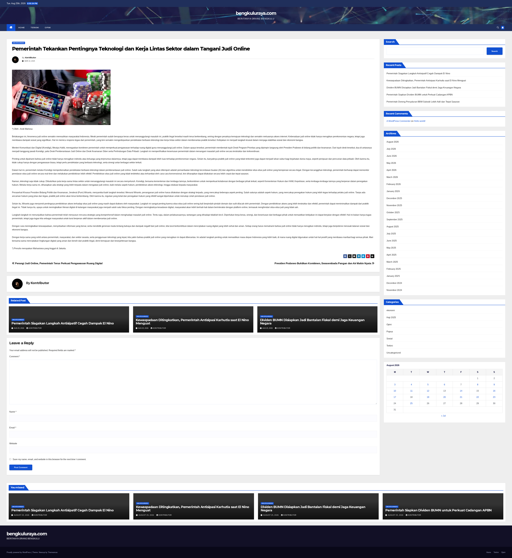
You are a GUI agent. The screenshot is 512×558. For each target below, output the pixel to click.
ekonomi (391, 310)
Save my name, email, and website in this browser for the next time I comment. (49, 459)
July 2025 (391, 234)
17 (395, 397)
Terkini (35, 27)
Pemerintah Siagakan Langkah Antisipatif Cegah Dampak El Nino (62, 323)
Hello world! (419, 121)
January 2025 (393, 276)
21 (461, 397)
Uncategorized (18, 43)
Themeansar (52, 552)
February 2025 (394, 269)
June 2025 (392, 241)
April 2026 (392, 170)
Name (12, 412)
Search (390, 41)
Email (12, 427)
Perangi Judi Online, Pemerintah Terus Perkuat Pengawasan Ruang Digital (58, 263)
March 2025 (392, 262)
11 (411, 391)
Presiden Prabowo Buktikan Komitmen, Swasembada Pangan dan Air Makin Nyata (323, 263)
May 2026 (391, 163)
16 (494, 391)
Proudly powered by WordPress (19, 552)
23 (494, 397)
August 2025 (393, 226)
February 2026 (394, 184)
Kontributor (30, 57)
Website (13, 443)
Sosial (390, 338)
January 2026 (393, 191)
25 (411, 403)
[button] (498, 27)
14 (461, 391)
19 (428, 397)
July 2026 (391, 149)
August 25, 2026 (22, 515)
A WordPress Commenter (399, 121)
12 (428, 391)
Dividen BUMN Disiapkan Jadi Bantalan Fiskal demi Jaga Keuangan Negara (312, 321)
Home (21, 27)
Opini (48, 27)
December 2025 (394, 198)
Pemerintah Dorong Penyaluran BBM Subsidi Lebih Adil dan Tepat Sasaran (423, 102)
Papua (390, 331)
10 (395, 391)
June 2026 (392, 156)
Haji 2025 (391, 317)
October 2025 (393, 212)
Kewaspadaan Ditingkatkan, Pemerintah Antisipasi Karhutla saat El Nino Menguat (192, 321)
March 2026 (392, 177)
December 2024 (394, 283)
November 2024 (394, 290)
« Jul (443, 416)
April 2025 (392, 255)
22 (477, 397)
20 (444, 397)
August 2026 (393, 142)
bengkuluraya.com (256, 13)
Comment (14, 356)
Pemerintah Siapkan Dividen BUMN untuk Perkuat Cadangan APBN (420, 95)
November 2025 (394, 205)
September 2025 (395, 219)
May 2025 (391, 248)
